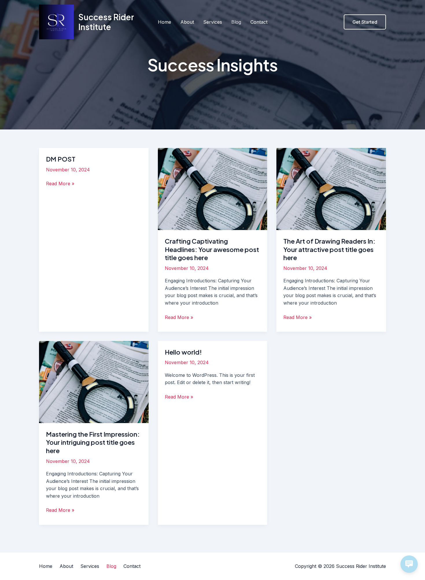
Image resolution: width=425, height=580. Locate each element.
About (187, 22)
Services (212, 22)
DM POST (60, 159)
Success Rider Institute (106, 22)
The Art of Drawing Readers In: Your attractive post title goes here (329, 249)
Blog (236, 22)
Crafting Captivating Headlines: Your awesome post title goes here (212, 249)
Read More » (60, 184)
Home (164, 22)
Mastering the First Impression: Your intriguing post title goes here (93, 442)
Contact (258, 22)
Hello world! (183, 352)
